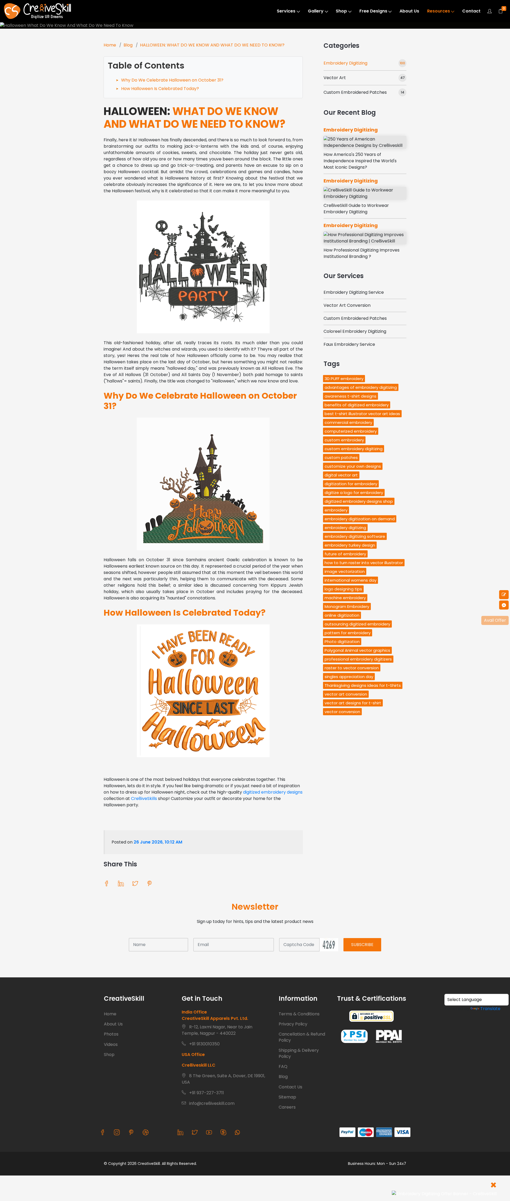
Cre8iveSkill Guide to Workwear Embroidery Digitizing (356, 208)
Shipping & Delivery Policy (299, 1053)
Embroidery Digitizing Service (354, 292)
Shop (341, 11)
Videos (111, 1044)
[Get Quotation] (504, 594)
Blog (128, 45)
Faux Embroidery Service (349, 344)
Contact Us (290, 1087)
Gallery (316, 11)
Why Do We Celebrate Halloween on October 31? (172, 80)
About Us (409, 11)
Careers (287, 1107)
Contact (471, 11)
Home (110, 45)
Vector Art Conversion (347, 305)
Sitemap (287, 1097)
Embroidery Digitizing (345, 63)
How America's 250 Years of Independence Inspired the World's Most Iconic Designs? (360, 160)
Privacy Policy (293, 1024)
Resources (438, 11)
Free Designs (373, 11)
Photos (111, 1034)
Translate (490, 1009)
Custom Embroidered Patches (355, 92)
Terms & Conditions (299, 1014)
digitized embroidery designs (273, 792)
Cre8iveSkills (144, 798)
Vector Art (335, 78)
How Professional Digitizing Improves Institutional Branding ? (362, 253)
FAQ (283, 1066)
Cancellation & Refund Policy (302, 1037)
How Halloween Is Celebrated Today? (160, 89)
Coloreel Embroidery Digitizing (355, 331)
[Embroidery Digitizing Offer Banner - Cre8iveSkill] (444, 1194)
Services (286, 11)
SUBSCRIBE (362, 945)
